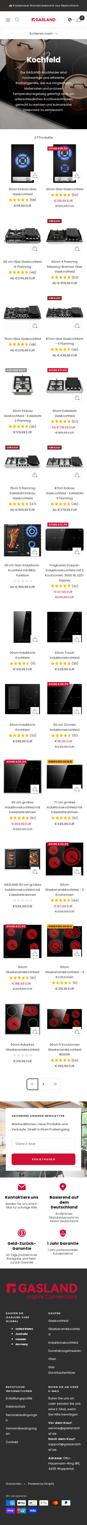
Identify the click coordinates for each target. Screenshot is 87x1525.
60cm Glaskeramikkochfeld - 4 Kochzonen (64, 972)
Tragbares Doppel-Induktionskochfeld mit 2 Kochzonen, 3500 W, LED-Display (64, 572)
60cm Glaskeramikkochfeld (22, 969)
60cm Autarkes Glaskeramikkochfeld (22, 1047)
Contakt (12, 1442)
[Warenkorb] (78, 19)
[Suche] (17, 20)
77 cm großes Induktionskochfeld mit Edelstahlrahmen (64, 807)
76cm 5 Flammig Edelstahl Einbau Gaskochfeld (22, 493)
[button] (71, 19)
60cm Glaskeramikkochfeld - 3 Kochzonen (64, 889)
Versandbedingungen (21, 1431)
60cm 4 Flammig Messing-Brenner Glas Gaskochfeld (64, 266)
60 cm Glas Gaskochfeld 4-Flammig (22, 264)
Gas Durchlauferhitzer (61, 1370)
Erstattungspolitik (19, 1398)
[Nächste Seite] (55, 1084)
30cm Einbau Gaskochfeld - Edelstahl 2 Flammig (22, 416)
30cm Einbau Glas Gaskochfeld (22, 191)
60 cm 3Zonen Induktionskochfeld (65, 727)
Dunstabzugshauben (64, 1350)
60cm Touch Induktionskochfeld (65, 655)
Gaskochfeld (58, 1320)
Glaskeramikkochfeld (64, 1331)
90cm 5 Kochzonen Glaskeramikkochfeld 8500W (64, 1049)
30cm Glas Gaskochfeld (64, 189)
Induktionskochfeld (63, 1342)
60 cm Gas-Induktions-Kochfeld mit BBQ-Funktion (22, 570)
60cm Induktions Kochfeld (22, 727)
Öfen (52, 1359)
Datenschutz (15, 1406)
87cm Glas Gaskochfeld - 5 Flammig (64, 341)
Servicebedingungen (21, 1417)
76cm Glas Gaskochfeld (22, 338)
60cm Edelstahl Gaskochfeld (65, 413)
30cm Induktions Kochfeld (22, 655)
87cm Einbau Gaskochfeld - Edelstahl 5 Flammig (64, 493)
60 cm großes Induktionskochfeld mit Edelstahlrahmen (22, 807)
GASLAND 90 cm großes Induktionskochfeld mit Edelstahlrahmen (22, 889)
